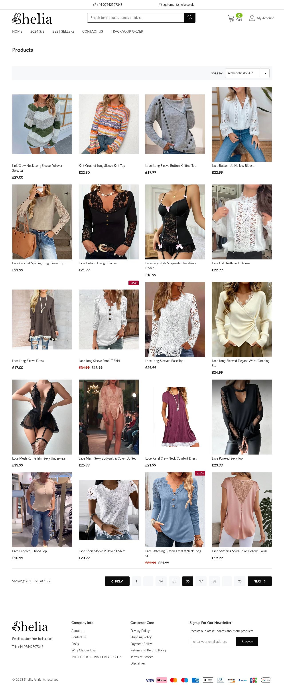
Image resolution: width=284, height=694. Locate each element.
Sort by (216, 73)
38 (214, 581)
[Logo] (32, 17)
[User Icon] (252, 18)
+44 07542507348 (109, 4)
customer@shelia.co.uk (178, 4)
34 (161, 581)
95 (240, 581)
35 (174, 581)
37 (201, 581)
